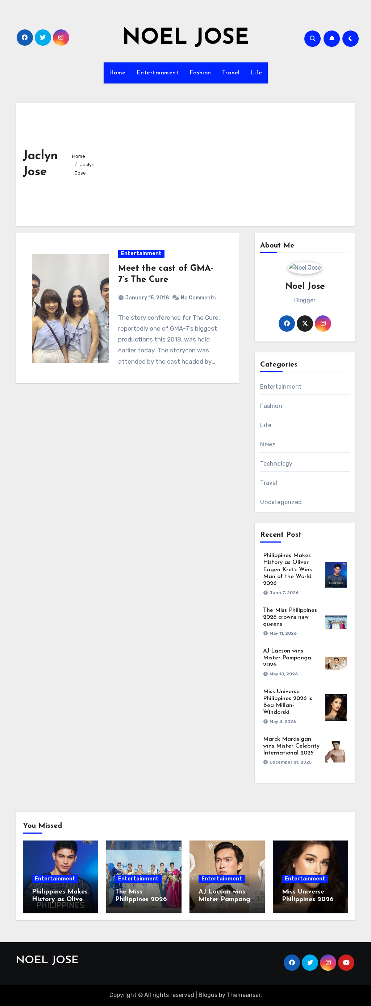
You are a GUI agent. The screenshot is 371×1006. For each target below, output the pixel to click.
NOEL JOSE (185, 38)
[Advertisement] (228, 164)
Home (117, 73)
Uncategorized (281, 502)
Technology (276, 463)
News (267, 444)
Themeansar (243, 994)
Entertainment (158, 73)
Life (256, 73)
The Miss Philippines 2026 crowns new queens (290, 617)
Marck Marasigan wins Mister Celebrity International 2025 (291, 746)
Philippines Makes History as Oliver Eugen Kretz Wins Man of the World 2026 (287, 569)
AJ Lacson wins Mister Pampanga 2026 (287, 658)
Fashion (200, 73)
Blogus (208, 994)
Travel (231, 73)
